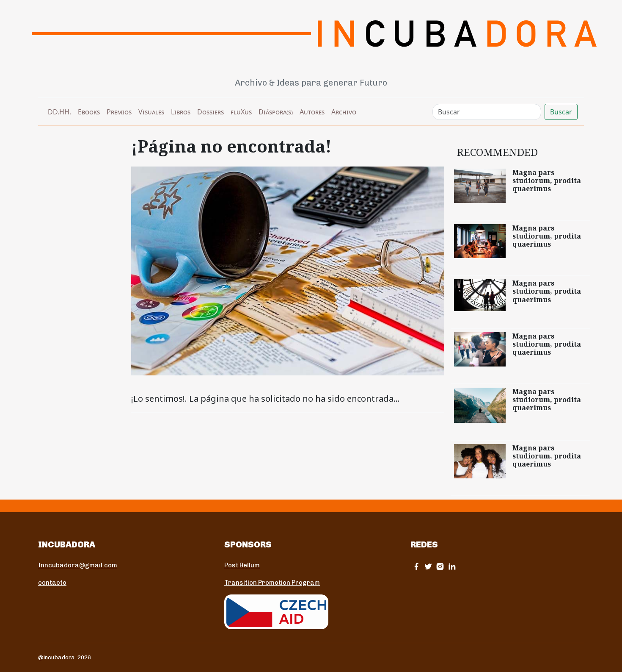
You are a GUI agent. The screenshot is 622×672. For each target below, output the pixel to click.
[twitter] (428, 566)
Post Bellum (242, 565)
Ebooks (89, 112)
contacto (52, 582)
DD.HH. (59, 112)
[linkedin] (452, 566)
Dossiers (210, 112)
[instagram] (440, 566)
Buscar (561, 112)
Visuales (151, 112)
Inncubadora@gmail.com (77, 565)
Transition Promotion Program (272, 582)
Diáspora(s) (276, 112)
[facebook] (416, 566)
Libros (180, 112)
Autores (312, 112)
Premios (119, 112)
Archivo (343, 112)
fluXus (241, 112)
